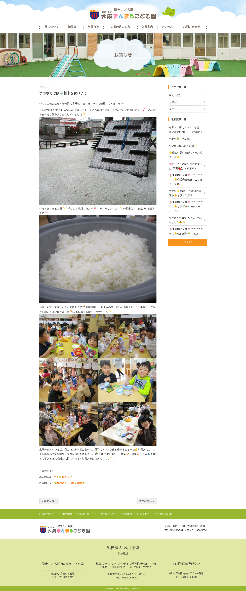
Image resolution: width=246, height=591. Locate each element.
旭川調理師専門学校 (186, 564)
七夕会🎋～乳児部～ (180, 138)
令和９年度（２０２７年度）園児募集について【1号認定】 (186, 129)
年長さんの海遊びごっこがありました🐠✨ (185, 220)
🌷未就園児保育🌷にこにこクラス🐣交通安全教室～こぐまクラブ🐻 (186, 179)
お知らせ (174, 102)
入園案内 (147, 26)
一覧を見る (187, 242)
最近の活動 (175, 95)
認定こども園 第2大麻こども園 (63, 564)
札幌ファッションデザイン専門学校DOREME (126, 565)
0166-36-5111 (190, 577)
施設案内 (73, 26)
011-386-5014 (177, 530)
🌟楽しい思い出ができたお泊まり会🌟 (185, 154)
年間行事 (93, 26)
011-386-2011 (66, 577)
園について (52, 26)
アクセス (167, 26)
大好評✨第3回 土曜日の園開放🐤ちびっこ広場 (185, 193)
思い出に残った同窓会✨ (183, 145)
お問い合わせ (191, 26)
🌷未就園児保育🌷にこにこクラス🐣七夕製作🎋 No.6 (186, 231)
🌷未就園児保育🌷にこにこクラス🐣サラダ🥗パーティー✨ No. (186, 206)
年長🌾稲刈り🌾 (63, 476)
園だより (174, 109)
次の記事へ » (146, 501)
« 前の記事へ (49, 501)
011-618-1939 (129, 577)
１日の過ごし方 (120, 26)
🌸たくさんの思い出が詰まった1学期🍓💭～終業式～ (185, 166)
